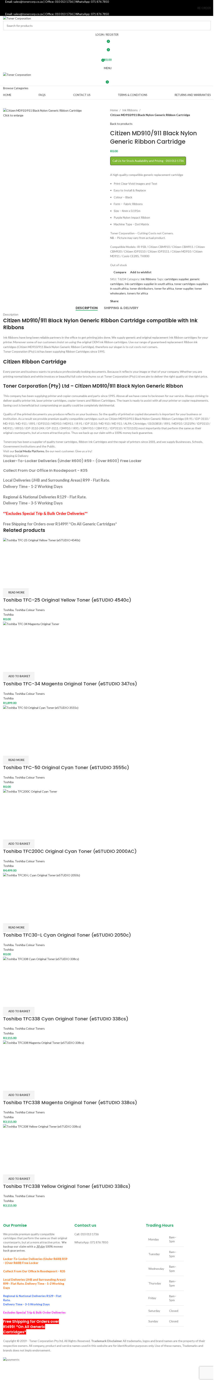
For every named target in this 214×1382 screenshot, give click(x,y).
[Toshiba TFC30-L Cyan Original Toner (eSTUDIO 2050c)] (107, 892)
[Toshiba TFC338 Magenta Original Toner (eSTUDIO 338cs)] (107, 1060)
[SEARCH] (206, 25)
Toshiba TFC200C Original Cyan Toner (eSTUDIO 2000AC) (70, 851)
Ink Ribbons (130, 110)
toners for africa (137, 293)
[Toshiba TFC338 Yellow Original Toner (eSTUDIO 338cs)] (107, 1143)
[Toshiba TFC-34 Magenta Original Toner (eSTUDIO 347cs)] (107, 641)
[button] (18, 676)
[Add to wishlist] (30, 583)
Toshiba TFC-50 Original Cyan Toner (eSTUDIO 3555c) (66, 767)
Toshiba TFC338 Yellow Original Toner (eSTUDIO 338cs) (66, 1186)
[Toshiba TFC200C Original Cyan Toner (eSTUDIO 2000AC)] (107, 808)
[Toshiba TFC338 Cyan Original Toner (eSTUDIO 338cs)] (107, 976)
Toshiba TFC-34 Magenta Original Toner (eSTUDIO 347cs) (70, 684)
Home (114, 110)
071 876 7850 (100, 14)
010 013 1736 (64, 14)
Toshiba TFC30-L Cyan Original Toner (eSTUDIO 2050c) (67, 935)
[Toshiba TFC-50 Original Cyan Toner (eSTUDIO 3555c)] (107, 725)
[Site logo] (17, 18)
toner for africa (164, 288)
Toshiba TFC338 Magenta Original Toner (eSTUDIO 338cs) (70, 1102)
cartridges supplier (176, 279)
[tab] (87, 307)
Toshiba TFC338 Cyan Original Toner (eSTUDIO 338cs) (65, 1019)
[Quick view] (19, 583)
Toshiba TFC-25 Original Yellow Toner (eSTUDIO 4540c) (67, 600)
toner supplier (184, 288)
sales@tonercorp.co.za (28, 14)
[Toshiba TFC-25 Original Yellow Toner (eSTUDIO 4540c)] (107, 557)
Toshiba (8, 610)
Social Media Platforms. (30, 451)
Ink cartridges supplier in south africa (149, 284)
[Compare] (8, 583)
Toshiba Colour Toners (30, 610)
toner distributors (141, 288)
